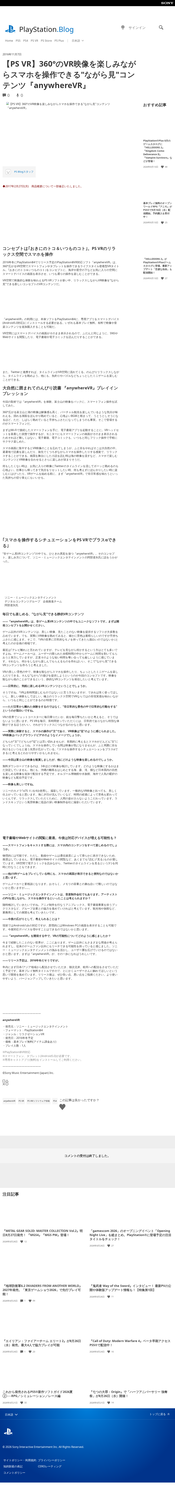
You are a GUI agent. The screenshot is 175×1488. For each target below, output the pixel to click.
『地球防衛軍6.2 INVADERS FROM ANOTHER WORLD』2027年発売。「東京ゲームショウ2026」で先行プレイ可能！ (42, 1290)
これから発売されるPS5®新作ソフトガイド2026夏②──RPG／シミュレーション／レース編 (38, 1394)
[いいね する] (162, 166)
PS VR (34, 41)
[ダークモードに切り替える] (123, 27)
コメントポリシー (14, 1473)
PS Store (46, 41)
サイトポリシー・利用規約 (19, 1460)
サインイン (137, 27)
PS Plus (59, 41)
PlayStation (46, 29)
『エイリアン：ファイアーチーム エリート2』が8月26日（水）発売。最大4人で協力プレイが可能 (42, 1343)
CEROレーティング (50, 1466)
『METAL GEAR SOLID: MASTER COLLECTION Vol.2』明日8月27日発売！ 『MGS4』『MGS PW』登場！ (43, 1233)
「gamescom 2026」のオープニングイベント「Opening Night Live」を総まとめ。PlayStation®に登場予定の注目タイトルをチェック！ (130, 1235)
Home (9, 41)
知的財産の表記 (13, 1466)
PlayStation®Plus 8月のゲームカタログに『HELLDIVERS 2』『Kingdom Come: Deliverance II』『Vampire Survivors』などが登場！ (157, 151)
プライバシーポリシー (51, 1460)
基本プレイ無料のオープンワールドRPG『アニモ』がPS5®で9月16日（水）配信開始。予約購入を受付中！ (157, 209)
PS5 (18, 41)
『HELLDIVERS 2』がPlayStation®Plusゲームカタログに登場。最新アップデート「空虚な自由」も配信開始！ (157, 265)
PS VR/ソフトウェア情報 (38, 1100)
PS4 (25, 41)
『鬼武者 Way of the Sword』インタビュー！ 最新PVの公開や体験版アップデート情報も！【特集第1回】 (130, 1288)
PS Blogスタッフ (23, 171)
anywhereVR (9, 1100)
